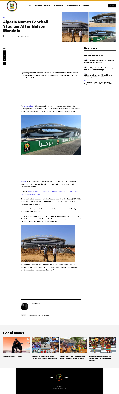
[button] (91, 6)
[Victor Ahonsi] (24, 306)
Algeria (41, 315)
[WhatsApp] (4, 63)
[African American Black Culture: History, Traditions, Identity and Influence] (102, 345)
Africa (4, 17)
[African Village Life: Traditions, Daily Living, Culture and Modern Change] (73, 345)
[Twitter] (4, 56)
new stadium (28, 106)
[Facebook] (4, 52)
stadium (46, 315)
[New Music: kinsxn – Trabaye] (16, 345)
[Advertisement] (51, 59)
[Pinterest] (4, 59)
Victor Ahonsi (24, 36)
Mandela (24, 182)
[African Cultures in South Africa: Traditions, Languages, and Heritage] (45, 345)
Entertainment (88, 53)
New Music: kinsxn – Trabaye (93, 55)
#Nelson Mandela (32, 315)
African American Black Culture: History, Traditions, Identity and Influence (100, 358)
